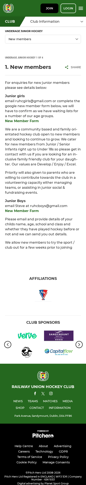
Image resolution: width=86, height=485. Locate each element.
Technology (44, 451)
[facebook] (35, 394)
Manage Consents (56, 462)
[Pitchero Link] (43, 437)
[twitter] (43, 394)
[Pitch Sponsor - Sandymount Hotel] (58, 337)
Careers (24, 451)
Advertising (62, 446)
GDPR (63, 451)
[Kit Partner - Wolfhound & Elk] (27, 353)
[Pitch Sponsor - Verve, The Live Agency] (27, 337)
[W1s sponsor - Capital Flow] (58, 353)
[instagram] (51, 394)
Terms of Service (29, 457)
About (43, 446)
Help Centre (24, 446)
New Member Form (22, 121)
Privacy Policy (58, 457)
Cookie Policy (26, 462)
